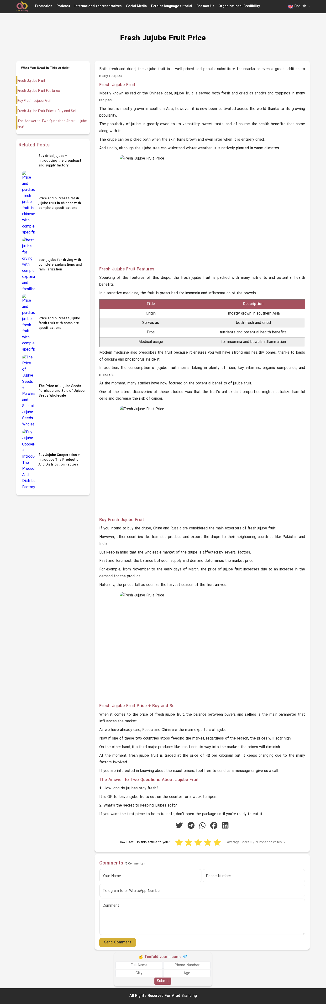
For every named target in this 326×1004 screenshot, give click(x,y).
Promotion (43, 6)
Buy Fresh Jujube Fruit (34, 101)
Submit (163, 980)
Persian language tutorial (171, 6)
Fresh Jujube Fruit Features (38, 91)
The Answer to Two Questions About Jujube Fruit (52, 124)
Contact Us (205, 6)
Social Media (136, 6)
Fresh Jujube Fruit (31, 81)
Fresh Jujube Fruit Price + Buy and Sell (46, 111)
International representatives (98, 6)
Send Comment (117, 942)
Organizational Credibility (239, 6)
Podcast (63, 6)
